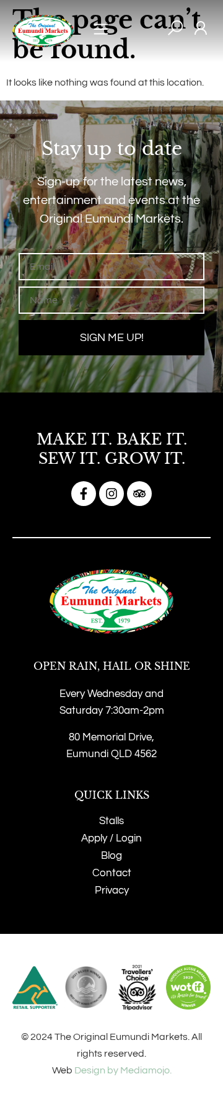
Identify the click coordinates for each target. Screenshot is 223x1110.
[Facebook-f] (83, 493)
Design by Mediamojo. (123, 1070)
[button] (101, 31)
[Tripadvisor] (139, 493)
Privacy (112, 890)
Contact (111, 873)
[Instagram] (111, 493)
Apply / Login (111, 838)
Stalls (111, 821)
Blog (111, 855)
